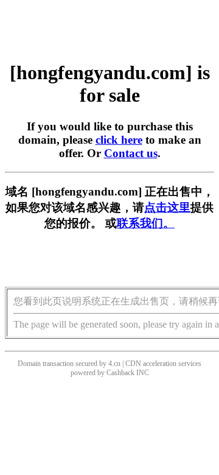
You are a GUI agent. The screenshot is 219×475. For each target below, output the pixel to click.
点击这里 (167, 207)
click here (119, 139)
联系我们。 (146, 223)
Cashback (120, 372)
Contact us (131, 153)
